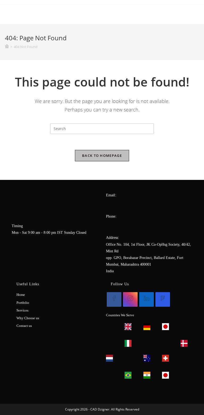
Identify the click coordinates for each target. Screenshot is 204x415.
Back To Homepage (102, 155)
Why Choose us (27, 318)
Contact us (24, 326)
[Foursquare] (162, 299)
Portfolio (22, 303)
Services (22, 310)
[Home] (7, 46)
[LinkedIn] (146, 299)
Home (20, 295)
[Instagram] (130, 299)
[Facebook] (114, 299)
